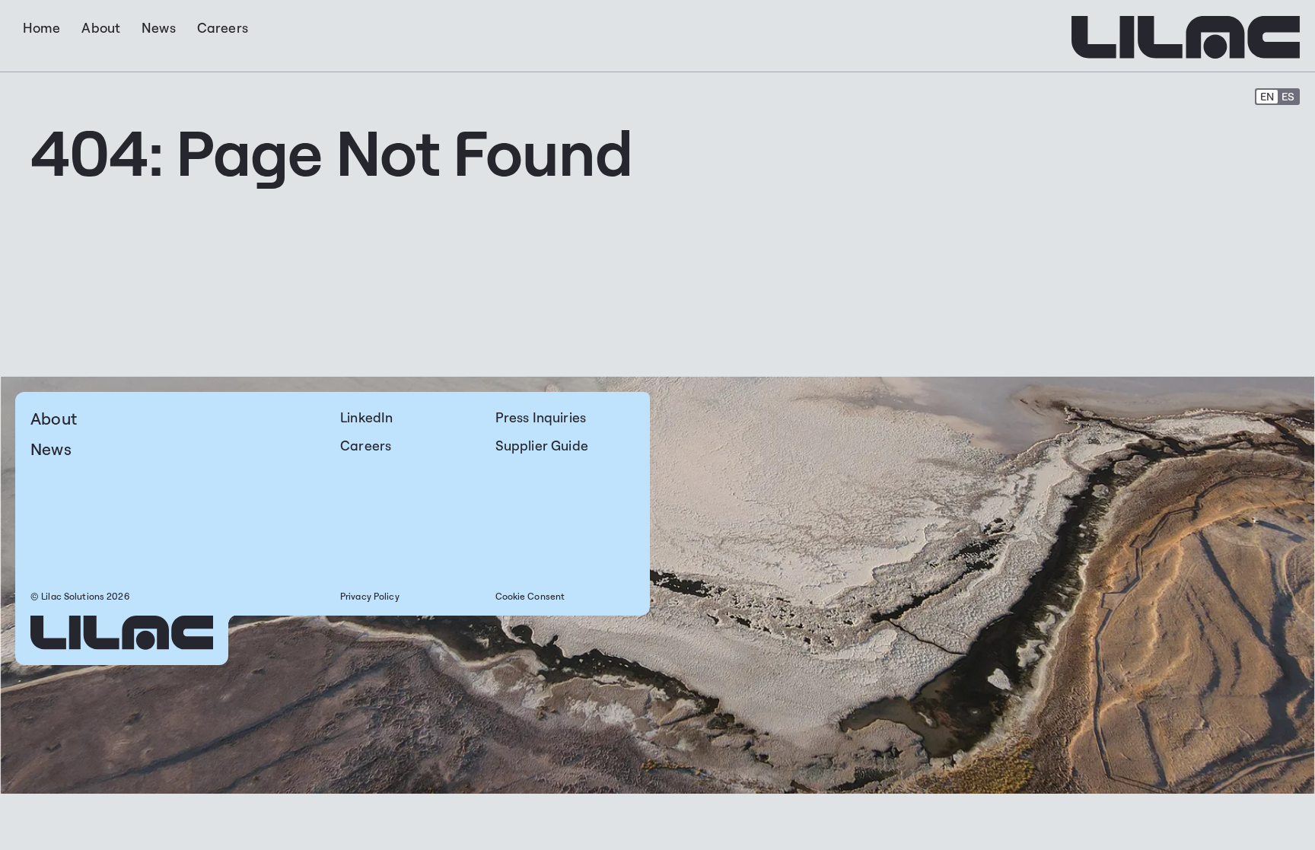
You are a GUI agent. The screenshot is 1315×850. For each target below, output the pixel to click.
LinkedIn (366, 417)
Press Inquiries (541, 417)
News (51, 448)
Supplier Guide (541, 445)
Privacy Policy (370, 596)
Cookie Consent (530, 596)
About (53, 418)
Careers (365, 445)
